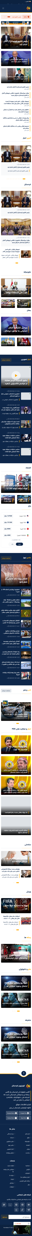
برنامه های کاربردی (25, 1181)
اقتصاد (28, 1145)
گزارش (28, 1169)
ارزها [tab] (19, 544)
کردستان (27, 1133)
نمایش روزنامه (10, 1153)
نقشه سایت (10, 1165)
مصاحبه (28, 1165)
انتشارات (27, 1173)
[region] (16, 425)
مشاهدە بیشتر (6, 360)
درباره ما (11, 1175)
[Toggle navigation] (3, 8)
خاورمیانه (27, 1141)
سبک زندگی (10, 1133)
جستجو (5, 1217)
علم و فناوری (10, 1141)
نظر (29, 1184)
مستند (12, 1137)
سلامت (28, 1153)
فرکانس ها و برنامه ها (8, 1170)
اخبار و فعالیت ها (25, 1177)
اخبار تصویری (10, 1149)
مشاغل (12, 1183)
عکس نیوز (11, 1145)
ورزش (28, 1149)
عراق (28, 1137)
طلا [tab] (12, 544)
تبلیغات (12, 1186)
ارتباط (12, 1179)
